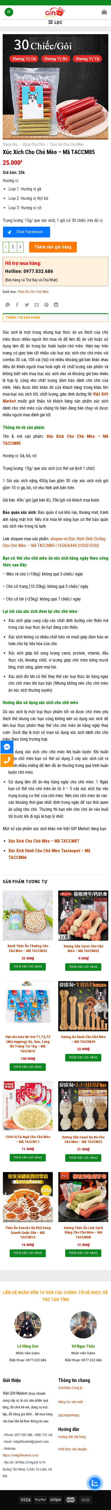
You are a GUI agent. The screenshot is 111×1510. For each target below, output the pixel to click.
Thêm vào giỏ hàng (52, 247)
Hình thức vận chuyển (72, 1449)
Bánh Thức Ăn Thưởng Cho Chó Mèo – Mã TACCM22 (28, 948)
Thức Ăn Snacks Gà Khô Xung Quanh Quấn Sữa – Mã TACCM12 (28, 1232)
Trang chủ (10, 144)
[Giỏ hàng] (104, 11)
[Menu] (9, 12)
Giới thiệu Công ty (70, 1388)
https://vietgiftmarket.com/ (21, 1455)
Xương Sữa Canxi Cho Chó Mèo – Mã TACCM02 (83, 948)
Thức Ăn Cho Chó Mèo (67, 144)
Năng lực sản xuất (70, 1402)
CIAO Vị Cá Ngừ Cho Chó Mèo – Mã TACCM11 (28, 1139)
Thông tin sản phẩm (23, 317)
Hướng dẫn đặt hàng (72, 1437)
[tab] (55, 319)
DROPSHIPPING (68, 1415)
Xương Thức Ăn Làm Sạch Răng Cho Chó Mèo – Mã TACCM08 (83, 1232)
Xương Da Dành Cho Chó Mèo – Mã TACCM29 (83, 1039)
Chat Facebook (29, 231)
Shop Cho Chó (34, 144)
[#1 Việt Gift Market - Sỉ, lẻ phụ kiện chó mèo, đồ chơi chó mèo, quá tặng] (55, 12)
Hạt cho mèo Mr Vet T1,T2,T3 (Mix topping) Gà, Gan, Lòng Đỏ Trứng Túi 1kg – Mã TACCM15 (27, 1044)
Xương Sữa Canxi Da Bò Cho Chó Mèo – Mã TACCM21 (83, 1139)
